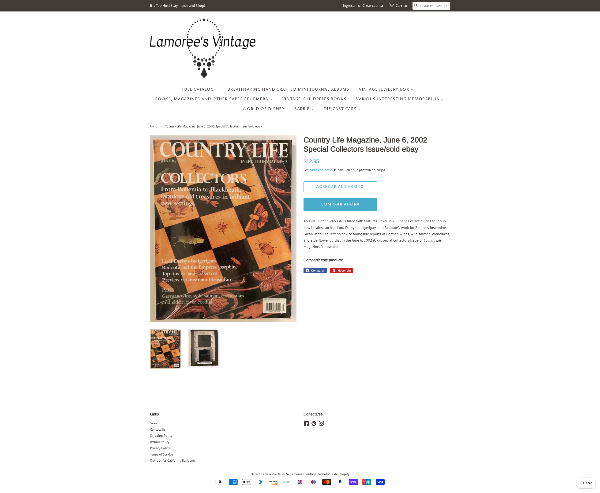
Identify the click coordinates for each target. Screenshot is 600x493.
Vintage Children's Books (314, 99)
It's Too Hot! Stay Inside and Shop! (177, 6)
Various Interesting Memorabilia (398, 99)
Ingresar (349, 6)
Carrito (401, 6)
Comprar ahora (340, 204)
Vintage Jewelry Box (385, 89)
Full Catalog (198, 89)
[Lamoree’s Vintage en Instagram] (321, 424)
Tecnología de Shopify (333, 474)
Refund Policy (159, 442)
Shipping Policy (161, 435)
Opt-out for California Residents (173, 460)
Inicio (153, 127)
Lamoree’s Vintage (303, 474)
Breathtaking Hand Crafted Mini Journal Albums (288, 89)
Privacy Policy (160, 448)
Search (154, 423)
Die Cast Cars (341, 109)
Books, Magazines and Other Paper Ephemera (212, 99)
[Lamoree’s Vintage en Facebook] (306, 424)
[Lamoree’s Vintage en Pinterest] (313, 424)
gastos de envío (321, 170)
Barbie (302, 109)
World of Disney (264, 109)
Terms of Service (161, 454)
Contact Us (157, 429)
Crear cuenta (372, 6)
